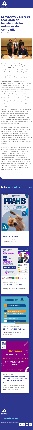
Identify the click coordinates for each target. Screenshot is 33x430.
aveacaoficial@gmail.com (12, 422)
